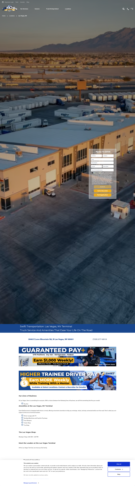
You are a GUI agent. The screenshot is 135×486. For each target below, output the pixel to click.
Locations (68, 9)
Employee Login (9, 2)
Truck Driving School (52, 9)
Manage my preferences (30, 483)
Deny (118, 474)
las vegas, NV (22, 16)
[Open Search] (124, 9)
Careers (37, 9)
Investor (22, 2)
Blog (28, 2)
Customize (118, 469)
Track (16, 2)
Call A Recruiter (102, 191)
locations (12, 16)
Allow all (118, 464)
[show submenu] (30, 7)
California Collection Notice (41, 478)
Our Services (24, 9)
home (3, 16)
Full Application (102, 195)
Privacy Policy (28, 478)
